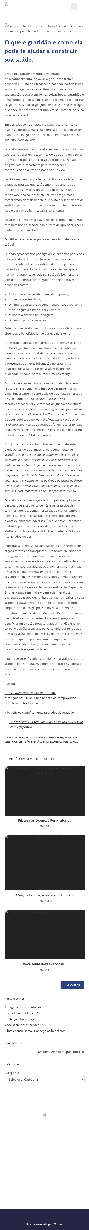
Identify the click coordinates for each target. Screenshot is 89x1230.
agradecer (17, 737)
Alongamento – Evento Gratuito (26, 1007)
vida (75, 741)
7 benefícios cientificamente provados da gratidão (39, 712)
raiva (45, 741)
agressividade (36, 649)
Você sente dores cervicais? (44, 964)
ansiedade (16, 649)
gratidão (24, 741)
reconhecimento (60, 741)
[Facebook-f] (43, 1218)
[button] (74, 6)
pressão (36, 741)
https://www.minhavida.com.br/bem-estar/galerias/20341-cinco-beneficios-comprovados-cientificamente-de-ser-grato (41, 698)
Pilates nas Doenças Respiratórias (44, 820)
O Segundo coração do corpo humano (44, 895)
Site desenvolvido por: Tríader (44, 1224)
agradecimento (35, 737)
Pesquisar (72, 984)
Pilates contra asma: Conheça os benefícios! (36, 1031)
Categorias (12, 1073)
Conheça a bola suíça (20, 1019)
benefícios (11, 741)
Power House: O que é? (21, 1013)
